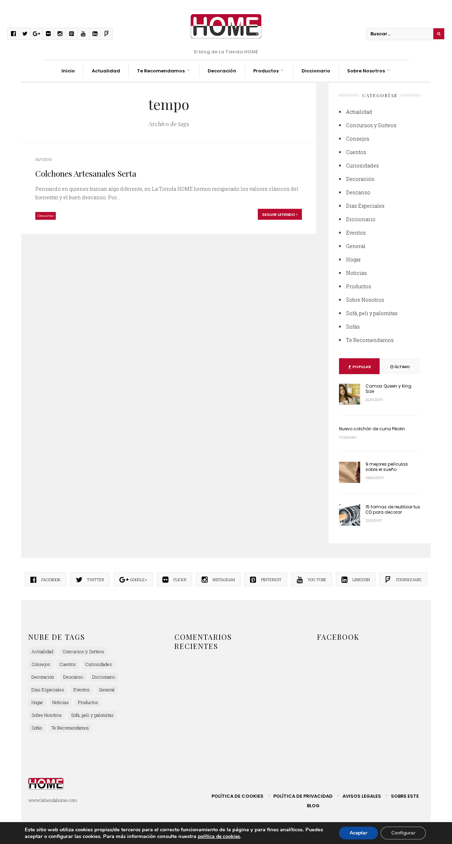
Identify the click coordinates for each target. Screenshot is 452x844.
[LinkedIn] (95, 34)
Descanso (45, 215)
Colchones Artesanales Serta (85, 173)
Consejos (357, 138)
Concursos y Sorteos (371, 125)
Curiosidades (362, 165)
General (355, 246)
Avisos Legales (362, 796)
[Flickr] (48, 34)
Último (401, 367)
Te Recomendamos (161, 70)
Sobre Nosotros (366, 70)
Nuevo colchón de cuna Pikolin (372, 429)
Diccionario (316, 70)
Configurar (403, 833)
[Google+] (36, 34)
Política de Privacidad (303, 796)
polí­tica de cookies (219, 836)
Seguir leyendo (279, 214)
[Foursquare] (106, 34)
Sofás (353, 326)
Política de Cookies (237, 796)
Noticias (356, 273)
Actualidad (106, 70)
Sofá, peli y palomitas (372, 313)
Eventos (356, 232)
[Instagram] (60, 34)
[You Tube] (83, 34)
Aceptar (358, 833)
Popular (361, 367)
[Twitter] (25, 34)
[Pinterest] (71, 34)
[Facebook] (13, 34)
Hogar (353, 259)
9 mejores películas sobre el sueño (386, 466)
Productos (266, 70)
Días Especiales (365, 205)
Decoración (222, 70)
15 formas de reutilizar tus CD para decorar (392, 509)
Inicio (68, 70)
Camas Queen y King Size (388, 388)
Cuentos (356, 152)
